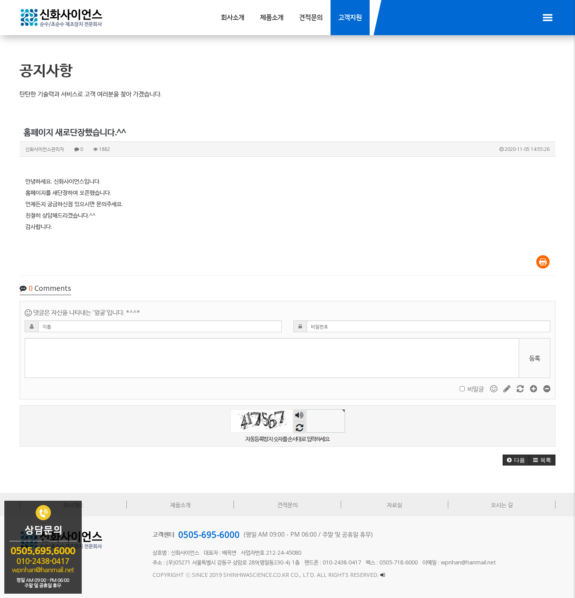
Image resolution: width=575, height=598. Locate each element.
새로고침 (299, 427)
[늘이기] (534, 388)
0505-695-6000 (209, 534)
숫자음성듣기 (299, 415)
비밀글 (475, 389)
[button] (516, 460)
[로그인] (382, 574)
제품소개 (272, 17)
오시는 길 (502, 504)
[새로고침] (521, 388)
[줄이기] (546, 388)
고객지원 (350, 17)
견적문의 (311, 17)
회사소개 (232, 17)
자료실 (394, 504)
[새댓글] (507, 388)
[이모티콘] (494, 388)
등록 (534, 358)
